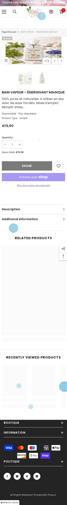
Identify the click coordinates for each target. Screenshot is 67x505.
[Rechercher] (14, 12)
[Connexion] (51, 11)
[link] (33, 334)
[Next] (61, 61)
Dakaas (15, 502)
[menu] (4, 12)
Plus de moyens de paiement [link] (33, 185)
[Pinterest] (27, 476)
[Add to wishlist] (58, 166)
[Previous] (54, 61)
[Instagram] (17, 476)
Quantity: (7, 137)
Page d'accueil (9, 32)
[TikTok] (36, 476)
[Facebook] (7, 476)
